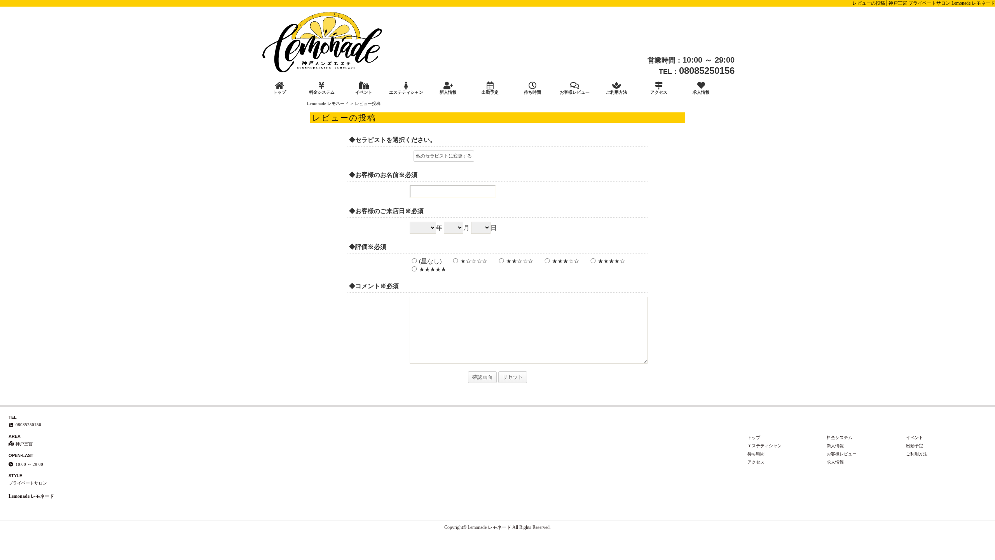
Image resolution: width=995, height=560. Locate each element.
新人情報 (448, 92)
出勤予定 (490, 92)
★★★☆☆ (565, 261)
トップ (279, 92)
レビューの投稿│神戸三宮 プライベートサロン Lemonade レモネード (923, 3)
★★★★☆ (611, 261)
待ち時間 (532, 92)
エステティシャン (406, 92)
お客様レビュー (575, 92)
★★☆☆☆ (519, 261)
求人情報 (701, 92)
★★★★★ (432, 269)
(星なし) (430, 261)
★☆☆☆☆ (473, 261)
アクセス (658, 92)
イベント (363, 92)
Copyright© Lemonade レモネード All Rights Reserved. (497, 527)
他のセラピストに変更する (444, 156)
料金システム (322, 92)
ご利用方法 (616, 92)
